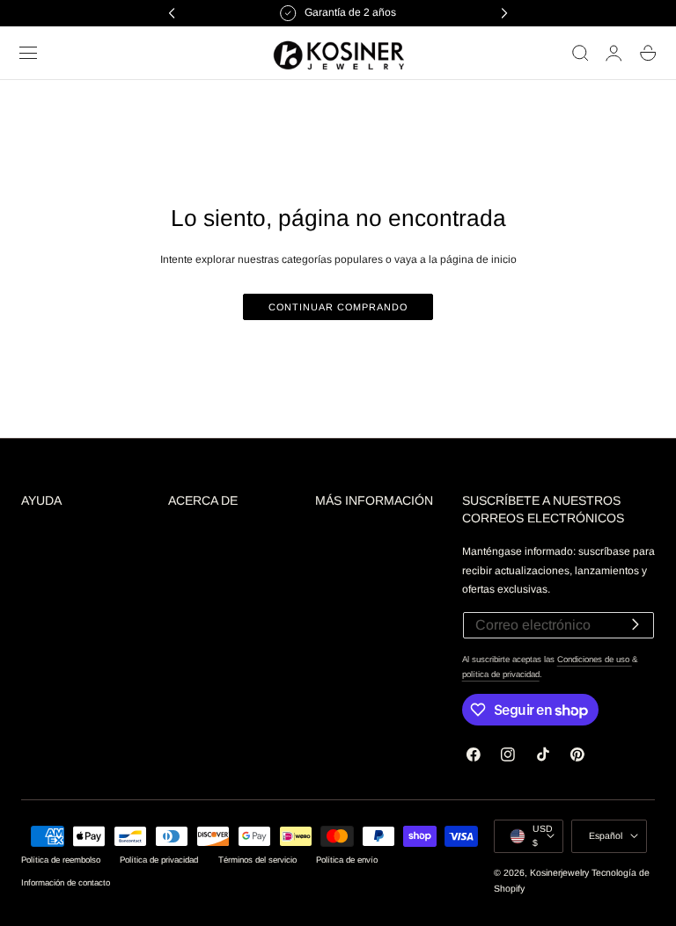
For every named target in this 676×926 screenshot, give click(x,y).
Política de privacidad (159, 859)
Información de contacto (65, 882)
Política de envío (347, 859)
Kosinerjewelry (559, 873)
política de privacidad (501, 674)
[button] (28, 53)
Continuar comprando (338, 307)
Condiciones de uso (594, 659)
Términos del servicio (257, 859)
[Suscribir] (635, 624)
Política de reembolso (60, 859)
